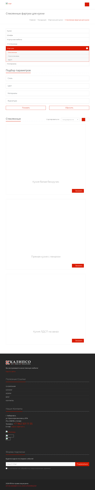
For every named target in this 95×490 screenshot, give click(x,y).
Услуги (8, 393)
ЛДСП (10, 60)
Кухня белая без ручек (45, 181)
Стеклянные (12, 52)
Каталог (9, 390)
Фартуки (10, 48)
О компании (11, 386)
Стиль (10, 78)
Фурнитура (12, 101)
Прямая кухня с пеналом (45, 256)
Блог (8, 397)
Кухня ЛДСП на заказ (46, 331)
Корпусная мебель (14, 39)
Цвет (10, 86)
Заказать (78, 191)
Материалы (11, 64)
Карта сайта (10, 371)
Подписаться (82, 464)
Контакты (10, 400)
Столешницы (12, 44)
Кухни (9, 31)
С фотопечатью (13, 56)
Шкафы (10, 35)
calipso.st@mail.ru (18, 427)
